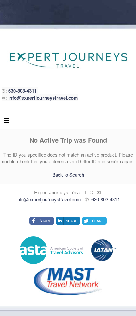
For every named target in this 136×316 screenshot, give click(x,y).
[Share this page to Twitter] (94, 221)
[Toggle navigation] (7, 122)
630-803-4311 (22, 90)
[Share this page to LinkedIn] (68, 221)
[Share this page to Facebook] (41, 221)
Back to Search (68, 174)
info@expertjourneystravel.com (43, 97)
